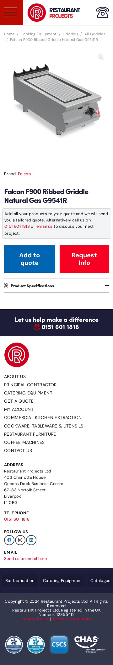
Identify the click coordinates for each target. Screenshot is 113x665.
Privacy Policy (35, 619)
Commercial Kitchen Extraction (43, 417)
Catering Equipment (28, 393)
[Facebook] (9, 540)
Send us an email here (25, 558)
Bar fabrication (20, 580)
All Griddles (95, 33)
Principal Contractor (30, 385)
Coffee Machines (24, 442)
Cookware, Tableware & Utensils (43, 426)
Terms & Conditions (72, 619)
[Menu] (10, 12)
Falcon (24, 173)
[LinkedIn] (31, 540)
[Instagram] (20, 540)
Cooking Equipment (39, 33)
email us (44, 226)
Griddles (70, 33)
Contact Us (18, 450)
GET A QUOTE (19, 401)
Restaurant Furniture (30, 434)
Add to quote (29, 259)
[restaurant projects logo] (36, 12)
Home (9, 33)
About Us (15, 376)
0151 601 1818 (17, 226)
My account (19, 409)
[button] (101, 56)
